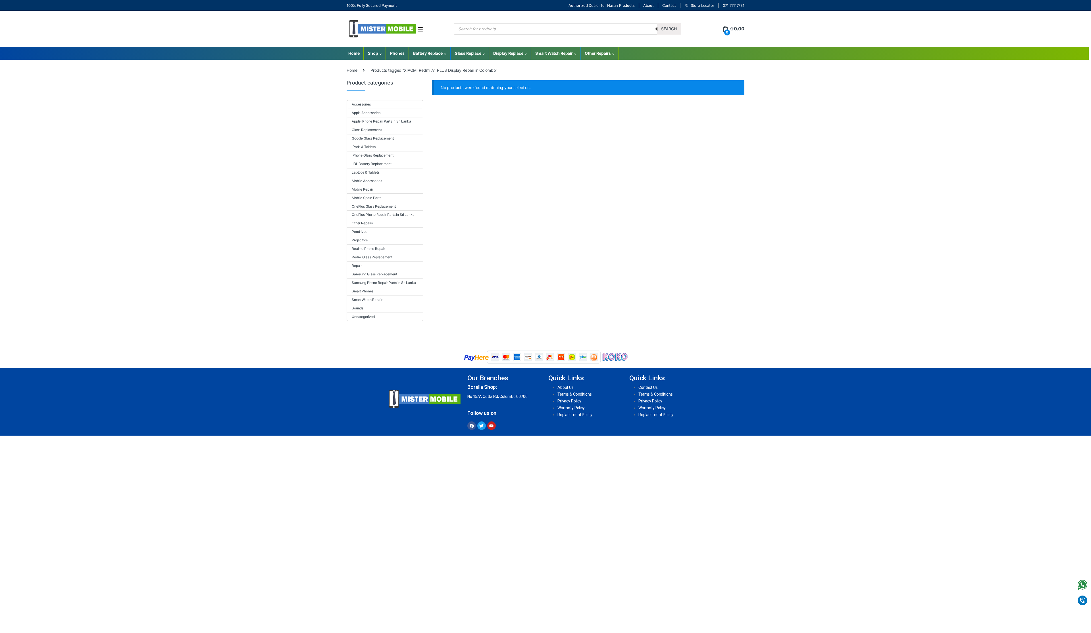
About (648, 5)
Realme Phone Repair (368, 248)
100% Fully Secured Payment (372, 5)
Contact (669, 5)
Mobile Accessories (367, 181)
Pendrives (359, 231)
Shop (373, 53)
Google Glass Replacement (373, 138)
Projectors (360, 240)
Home (353, 53)
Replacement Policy (574, 414)
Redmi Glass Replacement (372, 257)
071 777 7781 (733, 5)
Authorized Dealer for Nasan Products (602, 5)
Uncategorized (363, 317)
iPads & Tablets (364, 147)
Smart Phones (362, 291)
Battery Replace (428, 53)
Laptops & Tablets (366, 172)
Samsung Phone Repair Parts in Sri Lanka (384, 282)
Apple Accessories (366, 113)
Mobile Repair (362, 189)
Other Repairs (598, 53)
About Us (565, 387)
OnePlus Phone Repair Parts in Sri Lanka (383, 214)
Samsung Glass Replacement (374, 274)
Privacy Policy (569, 401)
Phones (397, 53)
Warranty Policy (571, 408)
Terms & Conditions (574, 394)
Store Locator (702, 5)
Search (669, 28)
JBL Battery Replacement (372, 164)
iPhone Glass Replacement (372, 155)
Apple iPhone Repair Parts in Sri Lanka (381, 121)
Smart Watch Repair (554, 53)
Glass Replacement (367, 130)
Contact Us (648, 387)
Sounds (357, 308)
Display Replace (508, 53)
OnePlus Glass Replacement (374, 206)
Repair (357, 265)
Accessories (361, 104)
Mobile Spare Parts (366, 198)
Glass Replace (468, 53)
